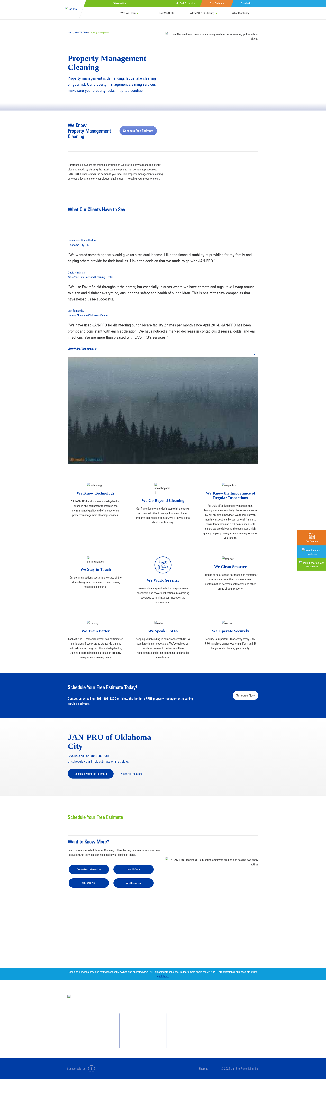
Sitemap (203, 1068)
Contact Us (233, 1020)
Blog (183, 1033)
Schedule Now (245, 695)
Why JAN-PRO (88, 883)
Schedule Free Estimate (138, 131)
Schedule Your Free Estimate (91, 773)
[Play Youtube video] (163, 410)
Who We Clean (127, 13)
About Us (185, 1020)
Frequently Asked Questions (89, 869)
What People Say (240, 13)
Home (70, 32)
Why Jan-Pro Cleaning (143, 1020)
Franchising (246, 3)
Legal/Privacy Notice (237, 1033)
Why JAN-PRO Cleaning (202, 13)
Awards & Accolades (190, 1027)
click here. (163, 976)
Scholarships (186, 1039)
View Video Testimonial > (82, 349)
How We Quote (166, 13)
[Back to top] (316, 1096)
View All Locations (131, 773)
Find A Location (187, 3)
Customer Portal (235, 1039)
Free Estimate (217, 3)
